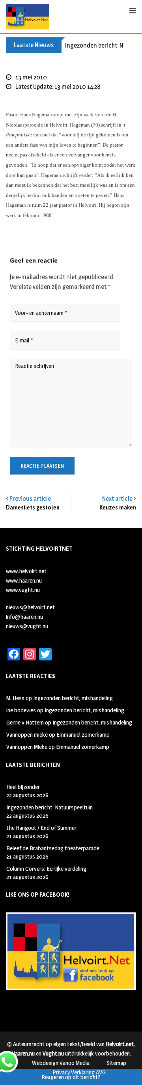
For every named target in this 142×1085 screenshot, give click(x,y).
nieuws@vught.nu (27, 626)
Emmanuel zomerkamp (83, 734)
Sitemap (116, 1063)
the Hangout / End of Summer (41, 827)
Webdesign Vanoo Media (61, 1063)
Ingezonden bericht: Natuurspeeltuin (49, 807)
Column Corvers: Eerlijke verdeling (46, 868)
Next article (117, 498)
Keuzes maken (117, 507)
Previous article (30, 498)
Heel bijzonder (23, 787)
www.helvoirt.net (26, 571)
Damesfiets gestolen (33, 507)
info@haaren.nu (24, 616)
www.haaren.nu (24, 580)
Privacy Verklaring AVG (79, 1072)
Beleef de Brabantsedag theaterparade (52, 848)
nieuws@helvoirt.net (30, 607)
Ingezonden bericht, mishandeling (73, 698)
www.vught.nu (23, 590)
